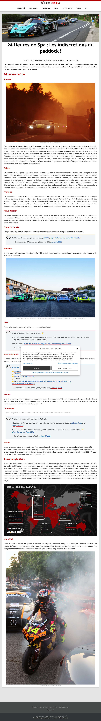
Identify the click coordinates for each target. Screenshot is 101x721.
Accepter (37, 368)
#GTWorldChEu (35, 344)
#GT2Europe (19, 374)
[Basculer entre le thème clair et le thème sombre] (86, 8)
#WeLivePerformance (30, 381)
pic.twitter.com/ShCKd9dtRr (60, 344)
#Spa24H (53, 238)
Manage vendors (28, 363)
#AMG (50, 381)
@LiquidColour (17, 425)
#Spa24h (15, 367)
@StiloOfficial (76, 423)
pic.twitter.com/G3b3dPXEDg (69, 238)
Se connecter (50, 710)
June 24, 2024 (46, 436)
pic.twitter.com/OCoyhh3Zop (23, 384)
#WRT (26, 344)
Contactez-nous (64, 707)
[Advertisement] (50, 29)
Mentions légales (37, 707)
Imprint (66, 372)
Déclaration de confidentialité (54, 372)
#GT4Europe (19, 376)
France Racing (63, 718)
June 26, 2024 (56, 242)
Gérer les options (64, 368)
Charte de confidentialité (50, 707)
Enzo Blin (75, 60)
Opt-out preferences (38, 372)
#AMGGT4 (30, 376)
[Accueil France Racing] (50, 3)
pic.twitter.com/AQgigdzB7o (23, 432)
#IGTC (46, 238)
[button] (77, 349)
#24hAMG (44, 381)
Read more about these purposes (68, 363)
